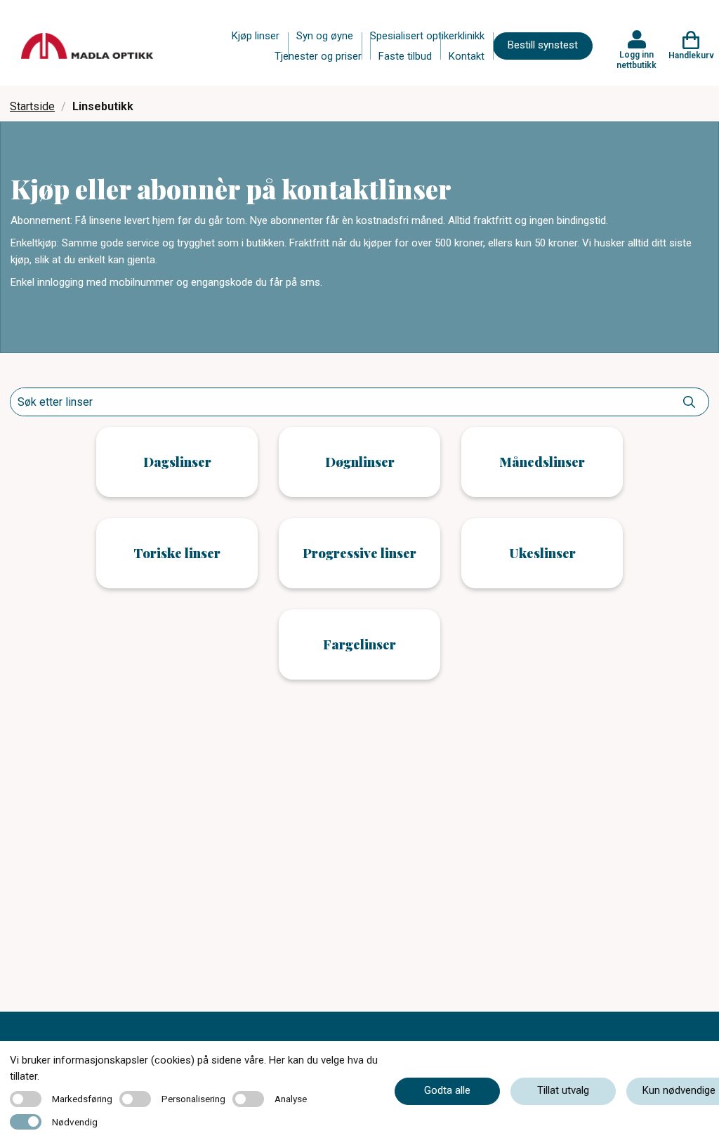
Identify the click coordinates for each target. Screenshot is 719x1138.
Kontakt (466, 56)
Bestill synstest (543, 45)
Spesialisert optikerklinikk (427, 35)
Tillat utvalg (563, 1090)
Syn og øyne (324, 35)
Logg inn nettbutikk (636, 60)
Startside (32, 106)
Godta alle (447, 1090)
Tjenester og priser (318, 56)
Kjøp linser (255, 35)
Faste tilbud (405, 56)
